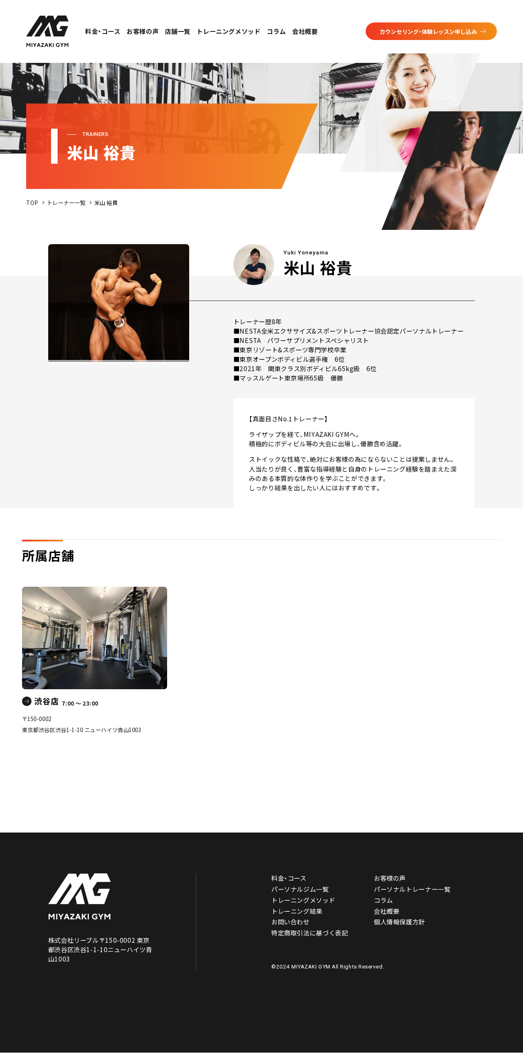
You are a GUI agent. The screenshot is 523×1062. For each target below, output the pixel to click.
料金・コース (103, 31)
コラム (276, 31)
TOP (32, 202)
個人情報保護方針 (399, 921)
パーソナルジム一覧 (300, 888)
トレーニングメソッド (228, 31)
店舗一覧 (177, 31)
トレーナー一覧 (66, 202)
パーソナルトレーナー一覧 (412, 888)
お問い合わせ (290, 921)
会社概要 (304, 31)
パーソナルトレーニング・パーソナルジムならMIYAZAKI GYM (79, 896)
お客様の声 (143, 31)
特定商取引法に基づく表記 (309, 932)
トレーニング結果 (296, 910)
